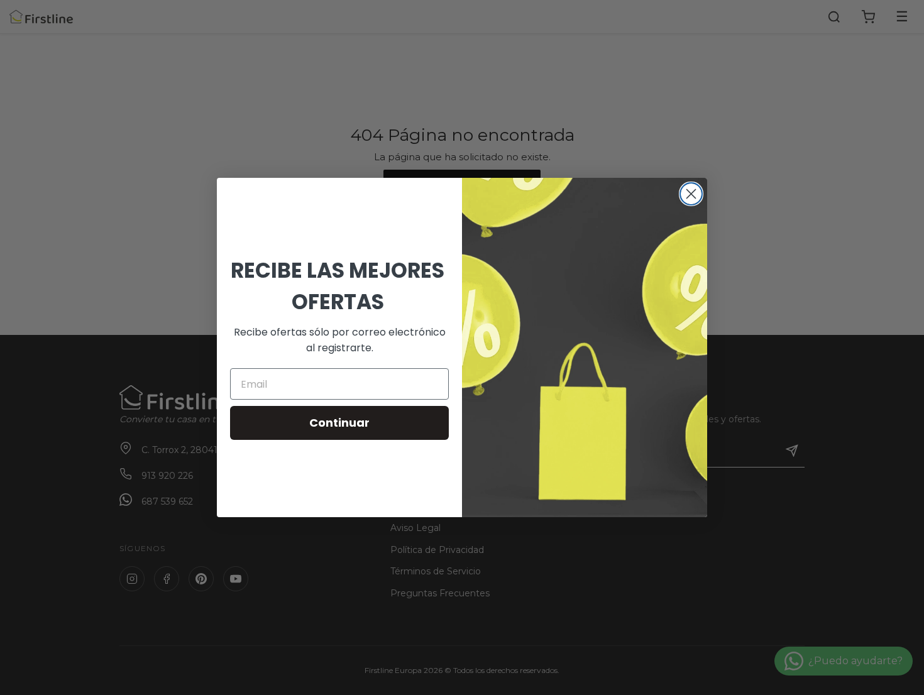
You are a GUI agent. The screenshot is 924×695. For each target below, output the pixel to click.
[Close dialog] (691, 194)
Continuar (339, 422)
